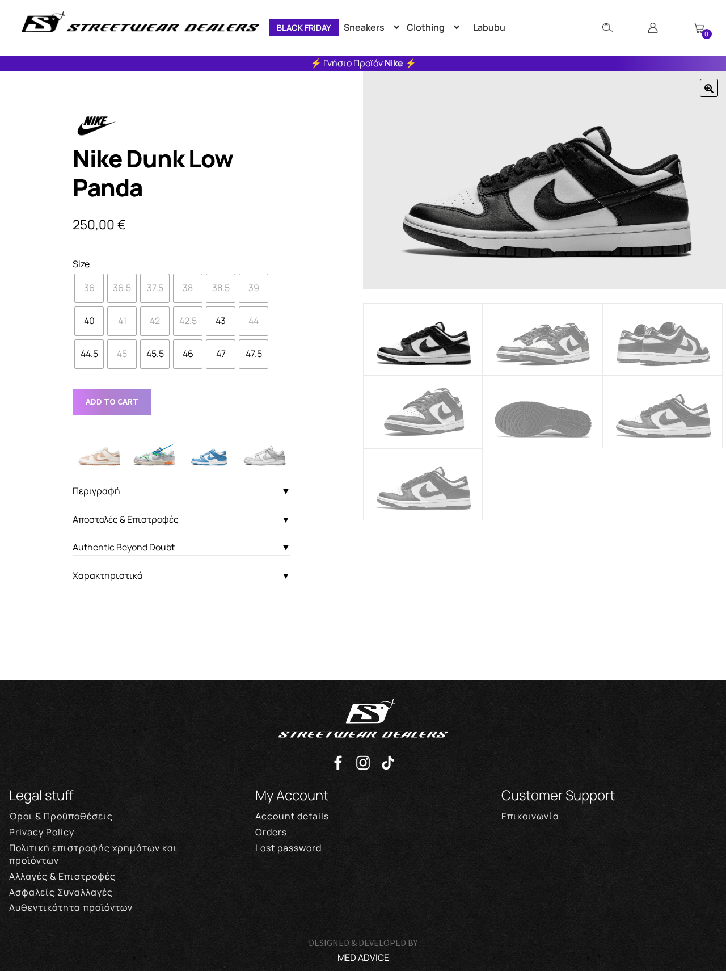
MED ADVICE (363, 957)
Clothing (426, 27)
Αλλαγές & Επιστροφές (62, 876)
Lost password (288, 848)
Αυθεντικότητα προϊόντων (71, 907)
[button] (709, 88)
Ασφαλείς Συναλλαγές (61, 892)
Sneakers (364, 27)
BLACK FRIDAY (304, 27)
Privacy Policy (41, 832)
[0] (698, 27)
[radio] (89, 288)
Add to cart (112, 401)
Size (81, 264)
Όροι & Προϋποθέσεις (61, 816)
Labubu (489, 27)
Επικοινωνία (530, 816)
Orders (271, 832)
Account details (292, 816)
